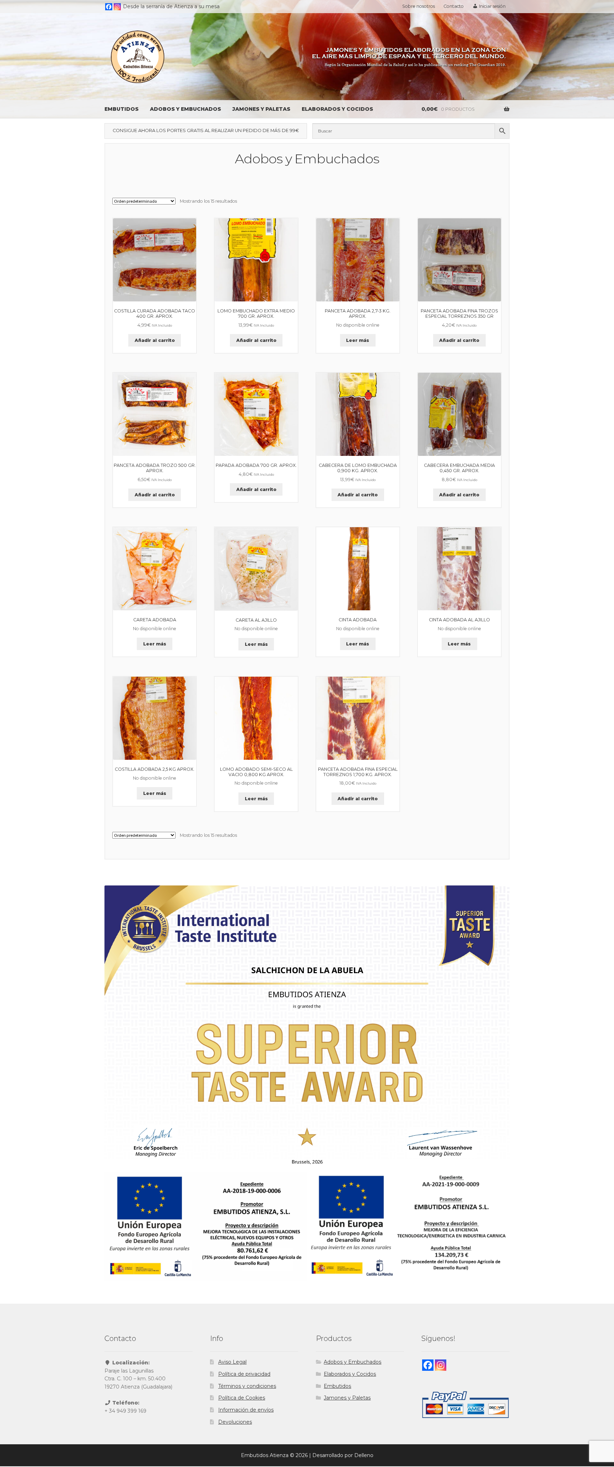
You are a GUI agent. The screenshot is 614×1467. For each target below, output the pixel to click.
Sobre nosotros (418, 6)
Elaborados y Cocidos (337, 109)
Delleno (363, 1455)
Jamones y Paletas (261, 109)
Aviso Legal (232, 1362)
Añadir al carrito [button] (155, 340)
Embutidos (121, 109)
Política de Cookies (241, 1398)
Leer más (357, 340)
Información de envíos (246, 1410)
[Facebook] (108, 6)
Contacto (453, 6)
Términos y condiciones (247, 1386)
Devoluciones (235, 1422)
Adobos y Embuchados (185, 109)
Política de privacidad (244, 1374)
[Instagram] (117, 6)
